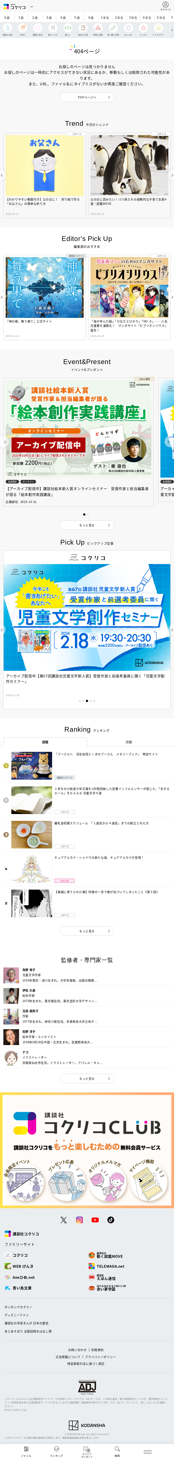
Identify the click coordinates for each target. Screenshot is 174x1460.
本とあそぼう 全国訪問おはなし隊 (28, 1331)
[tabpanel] (87, 629)
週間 (45, 742)
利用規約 (97, 1350)
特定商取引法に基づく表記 (85, 1363)
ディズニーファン (17, 1315)
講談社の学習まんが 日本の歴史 (27, 1323)
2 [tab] (83, 701)
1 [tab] (80, 701)
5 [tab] (94, 701)
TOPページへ (87, 97)
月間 (129, 742)
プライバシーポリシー (100, 1357)
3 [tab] (87, 701)
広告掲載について (68, 1357)
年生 (105, 17)
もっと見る (87, 931)
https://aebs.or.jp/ (16, 1409)
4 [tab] (90, 701)
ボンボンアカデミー (18, 1307)
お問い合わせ (77, 1350)
